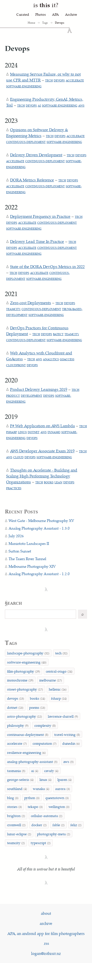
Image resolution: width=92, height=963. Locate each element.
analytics (51, 359)
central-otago (59, 671)
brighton (16, 815)
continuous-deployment (26, 142)
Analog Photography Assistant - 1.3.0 (39, 528)
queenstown (57, 797)
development (31, 395)
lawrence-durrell (63, 716)
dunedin (71, 743)
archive (46, 923)
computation (44, 743)
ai (39, 105)
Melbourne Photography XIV (32, 566)
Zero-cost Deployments (30, 302)
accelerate (75, 80)
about (46, 913)
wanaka (41, 788)
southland (17, 788)
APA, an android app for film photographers (46, 933)
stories (14, 806)
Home (31, 22)
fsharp (11, 432)
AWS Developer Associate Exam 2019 (42, 451)
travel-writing (67, 734)
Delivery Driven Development (36, 155)
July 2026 (16, 535)
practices (13, 488)
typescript (41, 842)
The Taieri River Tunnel (27, 558)
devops (59, 80)
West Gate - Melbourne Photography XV (41, 520)
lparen (64, 779)
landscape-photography (28, 652)
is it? (45, 5)
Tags (45, 22)
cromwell (16, 824)
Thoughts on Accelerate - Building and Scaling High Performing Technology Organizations (41, 476)
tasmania (16, 770)
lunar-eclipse (19, 833)
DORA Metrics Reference (32, 180)
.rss (46, 943)
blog (12, 797)
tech (49, 80)
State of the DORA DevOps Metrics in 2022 (47, 266)
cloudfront (16, 365)
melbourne (50, 680)
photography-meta (53, 833)
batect (58, 334)
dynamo (54, 432)
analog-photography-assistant (32, 761)
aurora (62, 788)
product (13, 395)
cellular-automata (46, 815)
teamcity (13, 309)
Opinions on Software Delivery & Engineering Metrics (37, 132)
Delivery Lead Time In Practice (37, 241)
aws (81, 105)
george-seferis (20, 779)
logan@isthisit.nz (46, 953)
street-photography (25, 689)
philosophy (17, 725)
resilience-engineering (26, 752)
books (48, 482)
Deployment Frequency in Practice (40, 216)
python (31, 797)
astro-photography (24, 716)
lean (58, 482)
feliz (75, 824)
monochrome (20, 680)
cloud (18, 457)
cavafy (51, 770)
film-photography (23, 671)
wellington (59, 806)
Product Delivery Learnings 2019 (38, 389)
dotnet (33, 432)
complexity (45, 725)
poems (37, 707)
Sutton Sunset (20, 551)
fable (59, 824)
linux (22, 432)
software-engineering (23, 86)
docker (39, 824)
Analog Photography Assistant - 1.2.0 (39, 573)
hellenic (57, 689)
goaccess (67, 359)
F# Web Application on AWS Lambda (42, 425)
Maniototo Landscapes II (29, 543)
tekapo (35, 806)
